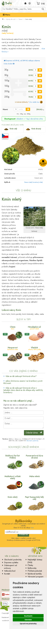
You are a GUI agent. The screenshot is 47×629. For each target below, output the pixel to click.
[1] (40, 70)
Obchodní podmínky (32, 441)
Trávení (20, 19)
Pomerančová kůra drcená (34, 456)
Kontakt (7, 573)
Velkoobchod (9, 570)
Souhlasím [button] (28, 616)
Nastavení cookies (8, 617)
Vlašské (34, 348)
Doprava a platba (11, 562)
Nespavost (12, 348)
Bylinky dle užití (11, 19)
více (32, 527)
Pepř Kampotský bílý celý (34, 498)
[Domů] (2, 19)
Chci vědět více (34, 102)
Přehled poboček (35, 570)
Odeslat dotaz (33, 432)
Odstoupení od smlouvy (10, 566)
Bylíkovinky (32, 568)
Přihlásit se (23, 534)
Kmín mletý (13, 497)
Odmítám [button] (28, 620)
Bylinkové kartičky (35, 573)
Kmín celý (13, 128)
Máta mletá (34, 476)
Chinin (12, 327)
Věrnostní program (35, 576)
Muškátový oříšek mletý (13, 477)
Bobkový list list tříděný (12, 456)
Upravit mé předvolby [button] (28, 624)
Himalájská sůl (34, 327)
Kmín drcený (36, 128)
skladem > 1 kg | (29, 118)
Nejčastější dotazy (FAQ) (34, 561)
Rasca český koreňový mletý (33, 182)
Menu (7, 14)
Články (30, 565)
